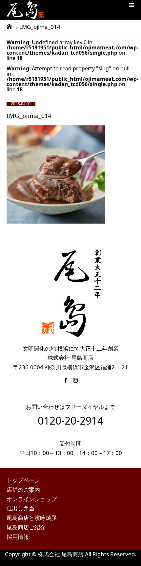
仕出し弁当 (20, 508)
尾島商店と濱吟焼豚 (32, 517)
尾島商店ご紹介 (26, 527)
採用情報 (18, 536)
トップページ (23, 480)
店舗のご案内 (23, 489)
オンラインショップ (32, 499)
